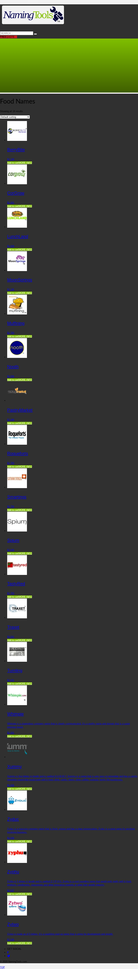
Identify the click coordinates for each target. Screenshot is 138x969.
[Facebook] (7, 952)
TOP (2, 967)
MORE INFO (25, 162)
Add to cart (13, 162)
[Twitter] (8, 956)
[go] (35, 34)
